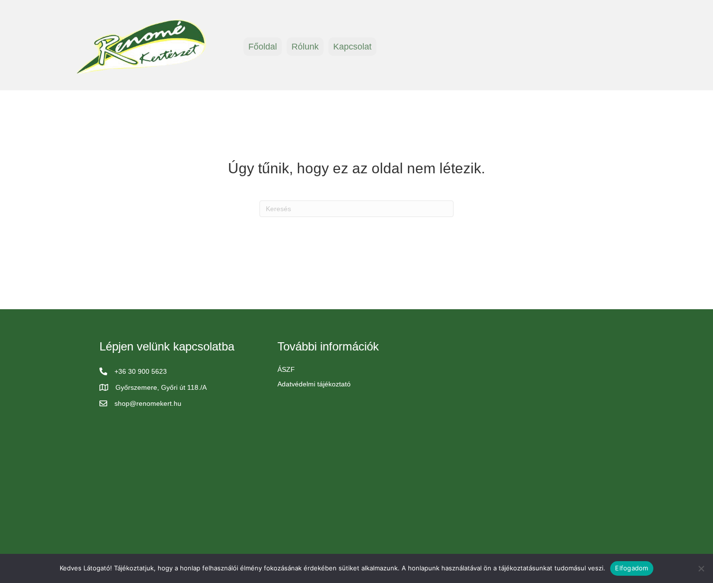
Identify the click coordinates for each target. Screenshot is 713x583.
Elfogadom (631, 568)
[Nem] (701, 568)
